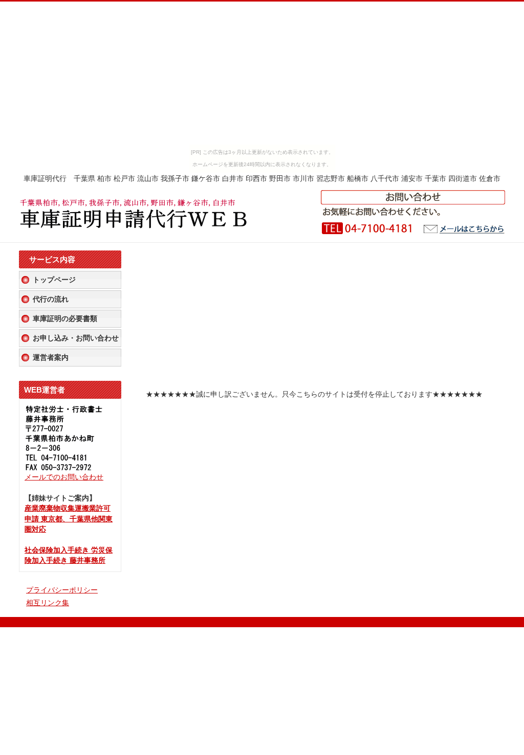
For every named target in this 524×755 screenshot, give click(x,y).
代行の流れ (51, 299)
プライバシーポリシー (62, 590)
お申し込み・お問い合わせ (76, 338)
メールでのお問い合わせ (64, 477)
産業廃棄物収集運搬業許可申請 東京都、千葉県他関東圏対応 (69, 519)
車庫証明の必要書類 (65, 319)
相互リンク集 (47, 603)
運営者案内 (51, 357)
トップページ (54, 280)
